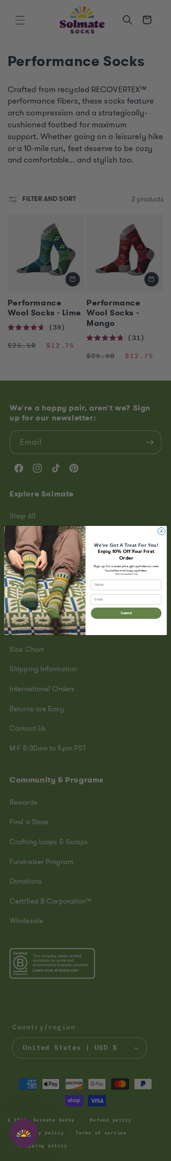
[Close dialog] (161, 531)
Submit (126, 613)
